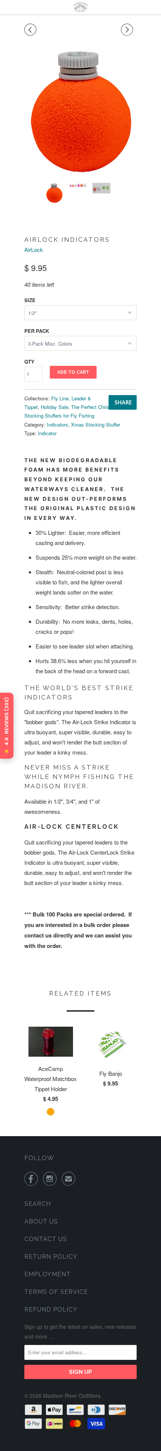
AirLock (33, 249)
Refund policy (51, 1309)
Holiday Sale (54, 406)
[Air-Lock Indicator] (80, 112)
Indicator (47, 433)
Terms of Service (56, 1291)
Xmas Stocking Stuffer (95, 424)
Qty (29, 361)
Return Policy (51, 1256)
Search (37, 1203)
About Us (41, 1221)
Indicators (57, 424)
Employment (47, 1274)
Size (30, 300)
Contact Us (45, 1239)
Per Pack (36, 330)
